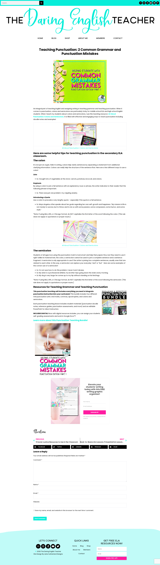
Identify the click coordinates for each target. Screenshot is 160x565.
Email (35, 493)
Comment (37, 460)
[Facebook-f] (147, 2)
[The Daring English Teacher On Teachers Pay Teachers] (140, 2)
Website (36, 502)
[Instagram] (144, 2)
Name (36, 485)
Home (40, 38)
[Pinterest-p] (157, 2)
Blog (54, 38)
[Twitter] (154, 2)
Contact (117, 38)
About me (83, 38)
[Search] (41, 3)
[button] (42, 447)
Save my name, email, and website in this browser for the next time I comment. (64, 510)
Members (100, 38)
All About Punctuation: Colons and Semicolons (80, 148)
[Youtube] (150, 2)
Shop (67, 38)
